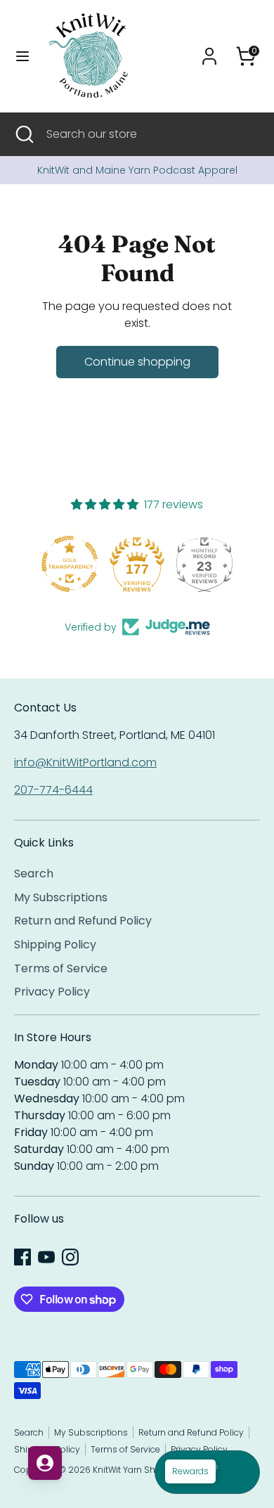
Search (33, 873)
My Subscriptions (60, 897)
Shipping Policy (55, 944)
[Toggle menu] (22, 56)
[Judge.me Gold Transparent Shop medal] (69, 564)
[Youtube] (46, 1257)
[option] (137, 170)
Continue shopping (137, 362)
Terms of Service (60, 968)
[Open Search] (23, 134)
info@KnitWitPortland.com (85, 762)
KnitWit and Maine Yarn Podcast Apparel (137, 170)
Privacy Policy (52, 992)
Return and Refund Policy (83, 921)
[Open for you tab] (45, 1463)
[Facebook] (22, 1257)
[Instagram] (70, 1257)
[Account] (209, 50)
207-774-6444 (53, 790)
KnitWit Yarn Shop (130, 1470)
